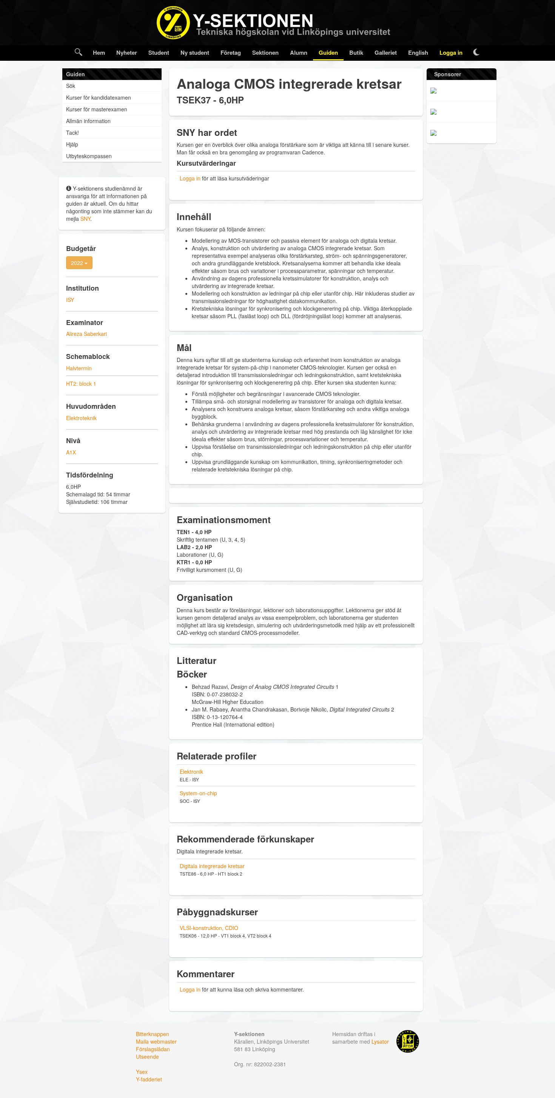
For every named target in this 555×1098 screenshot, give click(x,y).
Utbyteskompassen (89, 156)
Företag (230, 52)
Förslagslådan (153, 1049)
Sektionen (265, 52)
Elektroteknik (81, 418)
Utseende (147, 1056)
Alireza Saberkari (86, 333)
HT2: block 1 (81, 383)
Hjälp (72, 144)
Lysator (380, 1041)
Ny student (194, 52)
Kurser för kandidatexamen (98, 97)
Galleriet (386, 52)
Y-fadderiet (149, 1079)
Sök (70, 85)
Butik (356, 52)
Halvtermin (79, 368)
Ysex (142, 1071)
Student (158, 52)
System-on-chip (198, 793)
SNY (85, 218)
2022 (78, 262)
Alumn (298, 52)
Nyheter (126, 52)
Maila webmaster (156, 1041)
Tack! (72, 132)
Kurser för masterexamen (96, 109)
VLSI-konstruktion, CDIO (209, 928)
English (418, 52)
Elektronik (191, 771)
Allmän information (88, 121)
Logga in (450, 52)
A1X (71, 452)
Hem (99, 52)
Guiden (328, 52)
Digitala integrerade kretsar (212, 866)
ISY (70, 299)
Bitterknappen (152, 1034)
